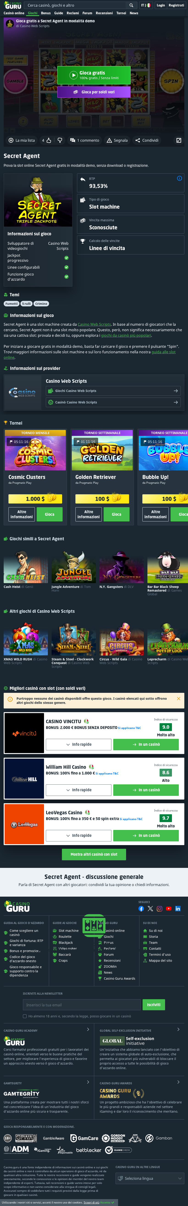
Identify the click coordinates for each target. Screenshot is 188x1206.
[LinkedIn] (178, 908)
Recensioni (104, 13)
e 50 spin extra (89, 818)
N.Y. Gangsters (116, 587)
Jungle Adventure (71, 588)
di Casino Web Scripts (33, 26)
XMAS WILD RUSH (25, 661)
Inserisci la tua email (40, 1001)
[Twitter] (150, 908)
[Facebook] (141, 908)
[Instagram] (159, 909)
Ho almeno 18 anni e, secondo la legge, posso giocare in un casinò (79, 1016)
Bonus (46, 13)
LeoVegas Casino (64, 812)
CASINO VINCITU (64, 721)
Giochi (32, 13)
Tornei (121, 13)
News (134, 13)
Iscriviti (153, 1004)
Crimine (41, 304)
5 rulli (26, 304)
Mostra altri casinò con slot (94, 854)
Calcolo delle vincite (104, 241)
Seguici (144, 902)
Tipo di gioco (99, 199)
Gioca (49, 514)
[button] (146, 140)
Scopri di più (91, 1202)
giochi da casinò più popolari (126, 335)
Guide (58, 13)
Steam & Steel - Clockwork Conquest (73, 662)
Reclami (73, 13)
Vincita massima (101, 220)
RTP (92, 178)
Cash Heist (18, 587)
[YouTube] (168, 908)
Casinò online (14, 13)
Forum (87, 13)
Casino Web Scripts (94, 324)
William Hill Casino (66, 767)
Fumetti (12, 304)
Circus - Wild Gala (121, 661)
